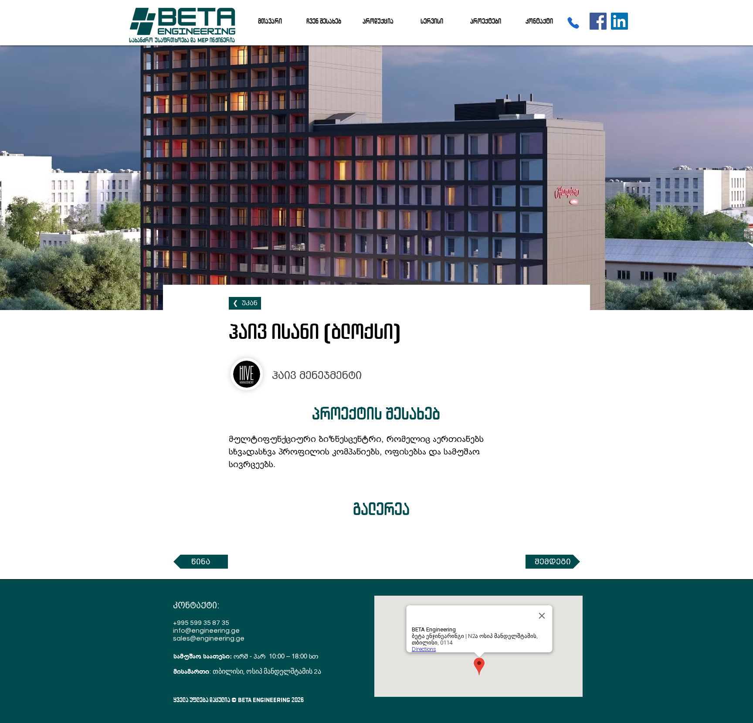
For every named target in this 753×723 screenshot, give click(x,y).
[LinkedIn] (619, 21)
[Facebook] (598, 21)
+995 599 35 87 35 (201, 622)
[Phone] (573, 23)
